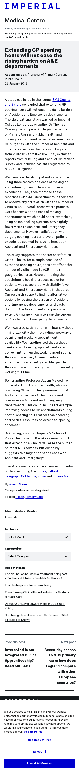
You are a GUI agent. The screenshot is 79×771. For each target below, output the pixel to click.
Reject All (39, 751)
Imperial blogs (22, 28)
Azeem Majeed (15, 74)
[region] (39, 735)
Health (19, 497)
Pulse (41, 476)
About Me (11, 517)
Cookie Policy (33, 731)
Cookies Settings (39, 740)
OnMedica (28, 476)
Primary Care (34, 497)
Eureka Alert (62, 476)
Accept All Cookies (39, 763)
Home (8, 28)
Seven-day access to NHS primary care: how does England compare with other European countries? (60, 666)
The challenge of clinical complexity (28, 585)
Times (41, 471)
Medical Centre (25, 20)
